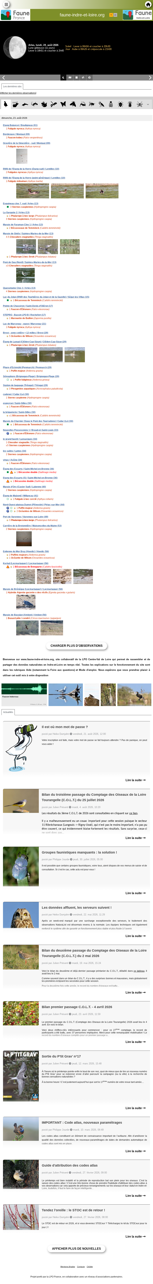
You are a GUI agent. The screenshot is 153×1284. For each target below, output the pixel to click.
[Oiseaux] (6, 104)
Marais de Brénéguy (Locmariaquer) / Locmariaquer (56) (33, 589)
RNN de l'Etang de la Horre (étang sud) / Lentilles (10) (31, 169)
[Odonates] (53, 104)
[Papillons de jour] (63, 104)
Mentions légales (67, 1267)
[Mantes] (101, 104)
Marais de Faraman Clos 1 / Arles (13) (23, 224)
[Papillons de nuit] (73, 104)
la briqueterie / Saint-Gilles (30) (19, 412)
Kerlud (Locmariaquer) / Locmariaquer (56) (25, 563)
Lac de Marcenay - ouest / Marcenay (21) (24, 324)
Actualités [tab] (8, 712)
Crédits (90, 1267)
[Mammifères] (15, 104)
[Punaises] (120, 104)
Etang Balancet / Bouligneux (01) (20, 125)
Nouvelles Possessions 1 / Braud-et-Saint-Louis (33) (30, 430)
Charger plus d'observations (77, 645)
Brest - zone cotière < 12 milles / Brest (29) (25, 332)
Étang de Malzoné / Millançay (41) (20, 495)
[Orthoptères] (82, 104)
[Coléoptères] (130, 104)
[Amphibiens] (44, 104)
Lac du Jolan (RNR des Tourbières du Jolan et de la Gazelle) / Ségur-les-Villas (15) (46, 297)
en (115, 15)
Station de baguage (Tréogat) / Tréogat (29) (25, 385)
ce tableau (139, 971)
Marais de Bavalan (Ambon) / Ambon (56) (24, 615)
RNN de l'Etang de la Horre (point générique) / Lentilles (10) (34, 178)
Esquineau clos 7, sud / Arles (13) (20, 203)
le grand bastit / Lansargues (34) (20, 439)
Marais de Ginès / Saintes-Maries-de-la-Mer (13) (28, 233)
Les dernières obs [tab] (12, 86)
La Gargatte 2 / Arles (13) (16, 212)
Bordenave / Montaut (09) (16, 134)
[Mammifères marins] (25, 104)
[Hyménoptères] (92, 104)
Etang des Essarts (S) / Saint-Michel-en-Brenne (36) (30, 478)
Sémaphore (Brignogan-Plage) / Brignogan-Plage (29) (31, 376)
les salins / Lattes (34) (14, 451)
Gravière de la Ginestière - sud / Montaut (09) (26, 143)
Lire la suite (134, 780)
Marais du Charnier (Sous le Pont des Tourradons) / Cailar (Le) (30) (38, 421)
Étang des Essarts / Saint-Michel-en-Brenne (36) (28, 469)
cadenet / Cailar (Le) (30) (16, 394)
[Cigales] (111, 104)
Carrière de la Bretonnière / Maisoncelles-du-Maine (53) (32, 525)
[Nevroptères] (139, 104)
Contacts (81, 1267)
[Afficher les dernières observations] (18, 93)
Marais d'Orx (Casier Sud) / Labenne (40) (24, 486)
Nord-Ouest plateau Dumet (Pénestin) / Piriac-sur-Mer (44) (33, 504)
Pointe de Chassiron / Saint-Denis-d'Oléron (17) (28, 306)
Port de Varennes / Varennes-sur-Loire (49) (25, 517)
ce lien (133, 813)
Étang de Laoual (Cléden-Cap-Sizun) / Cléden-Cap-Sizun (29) (34, 341)
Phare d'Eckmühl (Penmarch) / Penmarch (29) (27, 367)
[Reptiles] (34, 104)
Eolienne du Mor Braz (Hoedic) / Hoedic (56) (26, 551)
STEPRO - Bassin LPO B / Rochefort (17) (24, 315)
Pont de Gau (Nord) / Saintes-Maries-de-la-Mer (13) (29, 262)
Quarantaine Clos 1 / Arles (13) (19, 288)
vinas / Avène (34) (12, 460)
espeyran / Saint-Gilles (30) (17, 403)
